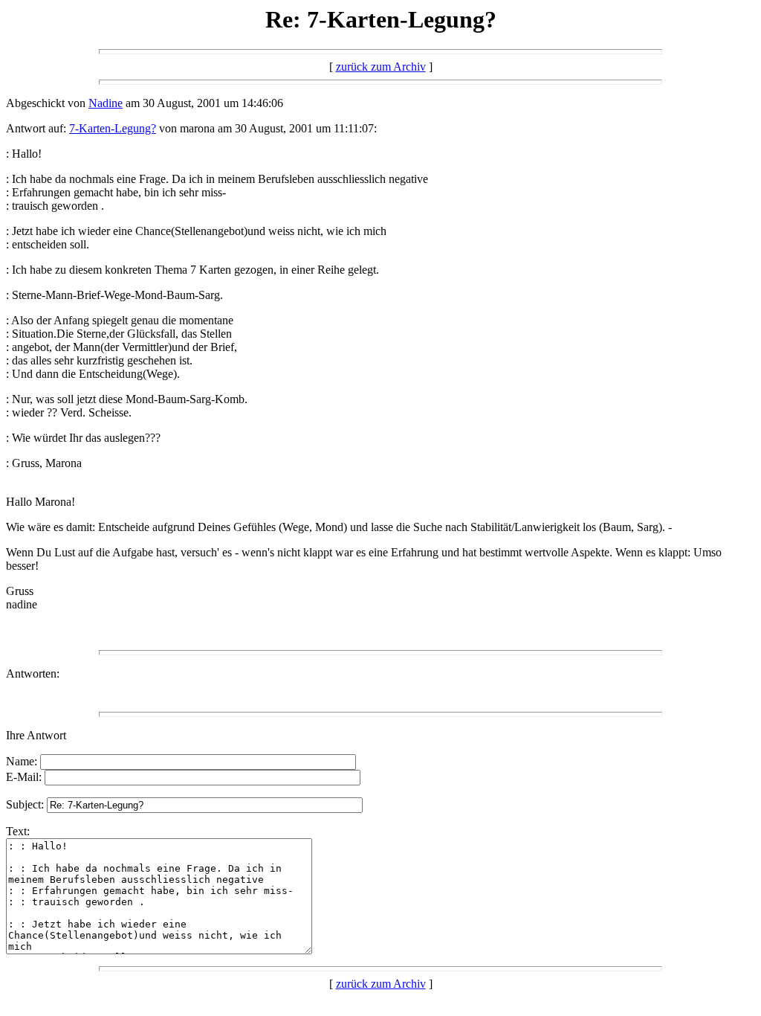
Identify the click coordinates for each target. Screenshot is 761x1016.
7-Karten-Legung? (112, 128)
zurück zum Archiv (381, 66)
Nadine (105, 103)
